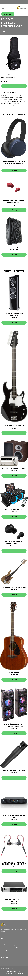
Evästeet (20, 971)
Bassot (15, 75)
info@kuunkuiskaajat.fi (6, 2)
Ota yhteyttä (13, 971)
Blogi (5, 951)
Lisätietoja (14, 86)
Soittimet (10, 75)
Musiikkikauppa (7, 14)
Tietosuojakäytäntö (10, 973)
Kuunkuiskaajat (8, 942)
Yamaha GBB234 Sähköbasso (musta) (14, 426)
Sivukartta (20, 973)
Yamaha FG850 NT (14, 672)
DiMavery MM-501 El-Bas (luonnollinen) (14, 587)
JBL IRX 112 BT (14, 247)
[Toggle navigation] (3, 8)
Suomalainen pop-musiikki (11, 948)
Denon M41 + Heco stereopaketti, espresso (14, 468)
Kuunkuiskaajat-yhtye (10, 945)
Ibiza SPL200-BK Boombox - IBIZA (14, 509)
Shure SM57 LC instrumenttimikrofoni (14, 771)
